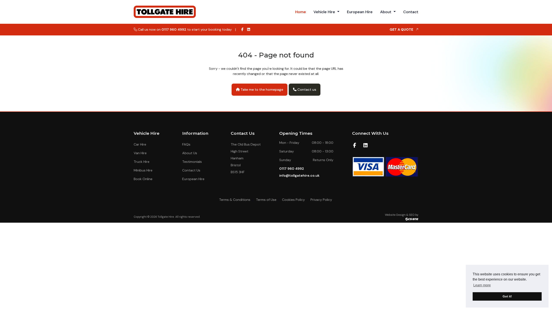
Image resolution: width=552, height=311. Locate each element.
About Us (189, 153)
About (386, 12)
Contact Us (191, 170)
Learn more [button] (482, 285)
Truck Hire (141, 161)
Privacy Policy (321, 199)
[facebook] (242, 29)
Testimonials (192, 161)
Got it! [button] (507, 296)
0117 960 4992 (174, 29)
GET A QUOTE (402, 29)
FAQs (186, 144)
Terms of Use (266, 199)
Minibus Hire (143, 170)
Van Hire (140, 153)
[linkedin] (248, 29)
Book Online (143, 179)
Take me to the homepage (261, 89)
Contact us (306, 89)
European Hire (360, 12)
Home (300, 12)
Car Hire (140, 144)
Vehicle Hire (325, 12)
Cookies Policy (293, 199)
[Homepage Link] (165, 11)
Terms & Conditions (234, 199)
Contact (410, 12)
